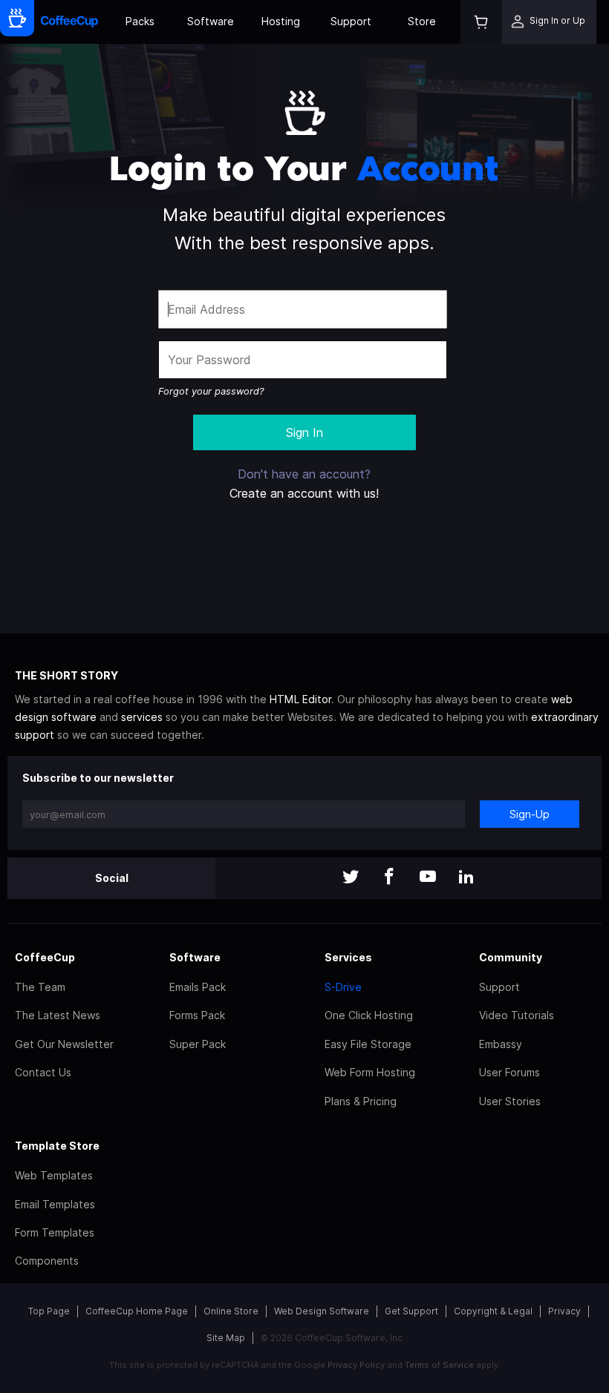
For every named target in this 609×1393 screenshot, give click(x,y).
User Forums (509, 1072)
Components (47, 1260)
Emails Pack (197, 987)
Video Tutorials (516, 1015)
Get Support (411, 1311)
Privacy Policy (356, 1365)
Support (350, 21)
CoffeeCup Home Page (136, 1311)
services (142, 717)
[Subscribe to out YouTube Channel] (428, 878)
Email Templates (55, 1204)
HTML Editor (300, 699)
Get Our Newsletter (64, 1044)
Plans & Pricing (361, 1101)
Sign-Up (529, 814)
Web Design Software (321, 1311)
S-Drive (343, 987)
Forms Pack (197, 1015)
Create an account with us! (304, 493)
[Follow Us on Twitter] (350, 878)
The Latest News (57, 1015)
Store (422, 21)
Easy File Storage (368, 1044)
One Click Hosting (369, 1015)
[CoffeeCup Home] (69, 22)
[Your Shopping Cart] (481, 22)
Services (348, 957)
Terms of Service (439, 1365)
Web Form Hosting (370, 1072)
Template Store (57, 1145)
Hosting (280, 21)
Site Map (225, 1337)
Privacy (564, 1311)
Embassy (500, 1044)
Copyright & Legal (493, 1311)
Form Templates (54, 1232)
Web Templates (54, 1175)
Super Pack (197, 1044)
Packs (140, 21)
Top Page (49, 1311)
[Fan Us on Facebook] (389, 878)
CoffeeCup (45, 957)
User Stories (510, 1101)
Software (210, 21)
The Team (40, 987)
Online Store (230, 1311)
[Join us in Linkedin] (466, 878)
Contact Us (43, 1072)
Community (510, 957)
